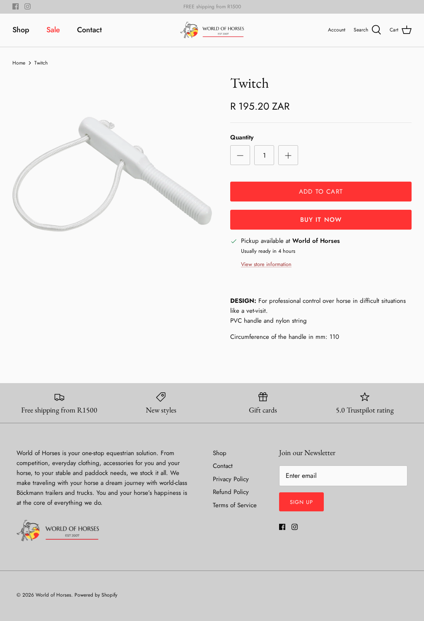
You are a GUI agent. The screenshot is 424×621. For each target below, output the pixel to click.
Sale (53, 29)
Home (18, 62)
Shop (20, 29)
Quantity (241, 137)
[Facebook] (15, 6)
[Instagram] (27, 6)
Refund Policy (231, 491)
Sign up (301, 502)
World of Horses (53, 595)
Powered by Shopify (96, 595)
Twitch (41, 62)
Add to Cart (321, 191)
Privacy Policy (231, 479)
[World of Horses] (212, 30)
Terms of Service (235, 505)
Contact (89, 29)
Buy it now (321, 219)
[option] (112, 174)
